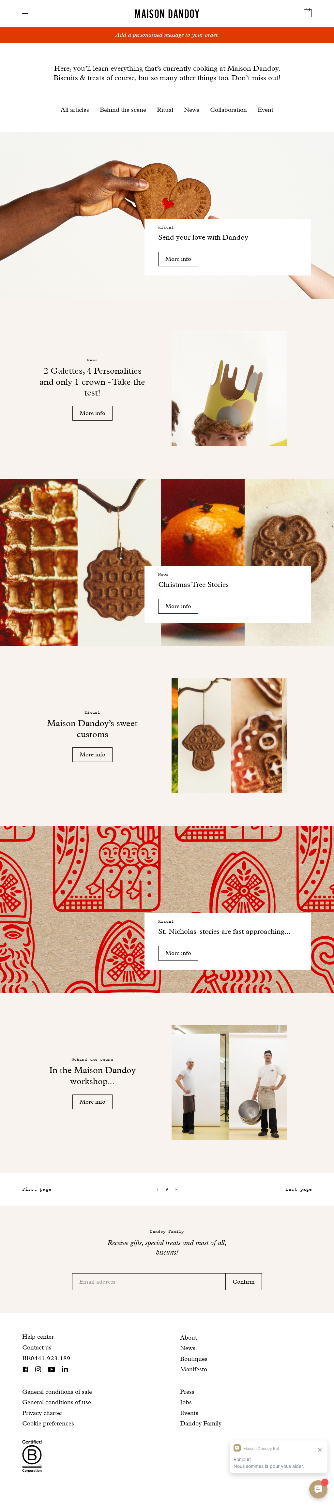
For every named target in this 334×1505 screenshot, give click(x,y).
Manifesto (193, 1369)
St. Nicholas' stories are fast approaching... (224, 931)
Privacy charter (42, 1413)
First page (37, 1189)
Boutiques (193, 1359)
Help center (38, 1336)
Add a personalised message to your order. (167, 34)
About (188, 1337)
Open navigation (25, 13)
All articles (75, 109)
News (191, 109)
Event (265, 109)
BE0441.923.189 (46, 1358)
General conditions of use (56, 1402)
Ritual (165, 109)
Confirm (244, 1281)
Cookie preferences (48, 1423)
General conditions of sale (57, 1391)
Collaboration (228, 109)
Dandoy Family (200, 1423)
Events (189, 1413)
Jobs (186, 1402)
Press (187, 1391)
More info (178, 258)
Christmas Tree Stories (193, 584)
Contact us (37, 1347)
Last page (298, 1189)
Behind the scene (123, 109)
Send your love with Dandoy (203, 237)
